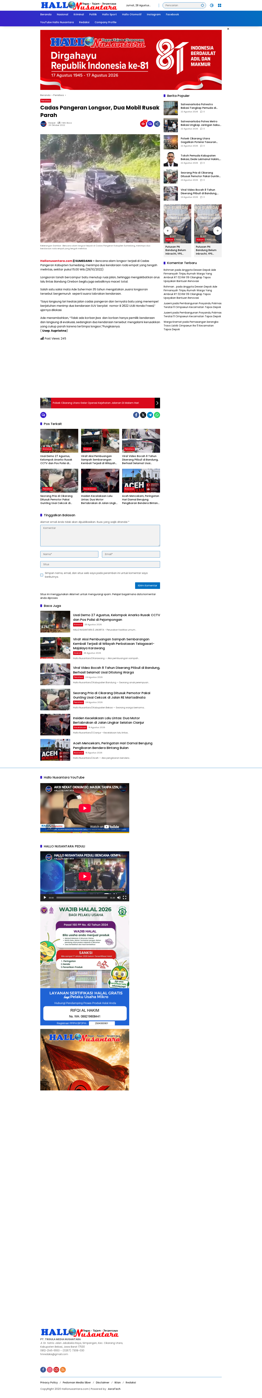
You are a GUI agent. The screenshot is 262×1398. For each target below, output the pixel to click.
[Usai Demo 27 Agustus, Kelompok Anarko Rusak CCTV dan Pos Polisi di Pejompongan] (59, 441)
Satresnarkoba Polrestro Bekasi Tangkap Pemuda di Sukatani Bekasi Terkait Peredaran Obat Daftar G (198, 106)
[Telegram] (150, 415)
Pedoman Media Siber (77, 1382)
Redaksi (131, 1382)
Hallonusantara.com (56, 261)
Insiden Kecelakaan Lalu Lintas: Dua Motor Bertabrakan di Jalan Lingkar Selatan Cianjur (100, 499)
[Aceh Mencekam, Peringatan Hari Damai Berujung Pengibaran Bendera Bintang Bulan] (141, 481)
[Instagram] (50, 1370)
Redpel (51, 123)
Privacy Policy (49, 1382)
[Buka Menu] (219, 5)
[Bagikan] (157, 124)
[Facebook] (136, 415)
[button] (202, 5)
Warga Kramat (173, 322)
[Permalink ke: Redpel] (44, 124)
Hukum (169, 239)
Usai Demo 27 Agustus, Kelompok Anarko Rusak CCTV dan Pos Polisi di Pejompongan (56, 459)
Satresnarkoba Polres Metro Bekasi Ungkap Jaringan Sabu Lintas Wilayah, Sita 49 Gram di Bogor (201, 123)
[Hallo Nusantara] (79, 5)
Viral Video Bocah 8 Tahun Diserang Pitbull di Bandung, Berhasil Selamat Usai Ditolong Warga (140, 459)
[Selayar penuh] (124, 897)
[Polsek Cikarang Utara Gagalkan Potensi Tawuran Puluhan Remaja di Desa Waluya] (171, 142)
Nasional (129, 488)
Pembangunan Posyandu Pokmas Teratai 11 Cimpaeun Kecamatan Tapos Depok (193, 305)
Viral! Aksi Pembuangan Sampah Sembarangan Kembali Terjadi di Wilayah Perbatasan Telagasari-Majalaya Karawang (98, 459)
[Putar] (45, 897)
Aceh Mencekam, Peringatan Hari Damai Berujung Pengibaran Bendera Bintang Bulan (141, 499)
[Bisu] (119, 897)
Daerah (87, 449)
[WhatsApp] (157, 415)
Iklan (117, 1382)
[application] (84, 876)
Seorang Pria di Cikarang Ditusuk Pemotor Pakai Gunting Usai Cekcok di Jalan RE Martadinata (56, 499)
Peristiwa (45, 100)
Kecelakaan (90, 488)
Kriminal (47, 449)
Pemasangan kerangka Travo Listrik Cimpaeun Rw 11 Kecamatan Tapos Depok (191, 325)
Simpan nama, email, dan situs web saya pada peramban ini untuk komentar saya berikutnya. (96, 575)
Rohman (169, 270)
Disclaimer (102, 1382)
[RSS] (63, 1370)
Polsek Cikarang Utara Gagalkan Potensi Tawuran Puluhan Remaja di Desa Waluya (198, 140)
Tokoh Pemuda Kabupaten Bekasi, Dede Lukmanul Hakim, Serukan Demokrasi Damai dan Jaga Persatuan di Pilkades (201, 157)
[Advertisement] (100, 369)
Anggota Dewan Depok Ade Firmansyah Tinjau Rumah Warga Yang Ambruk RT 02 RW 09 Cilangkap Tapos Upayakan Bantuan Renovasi (190, 275)
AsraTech (114, 1389)
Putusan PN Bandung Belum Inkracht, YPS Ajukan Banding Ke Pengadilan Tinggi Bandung (177, 250)
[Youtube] (56, 1370)
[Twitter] (143, 415)
